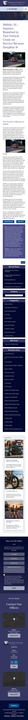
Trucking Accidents (9, 335)
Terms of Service (7, 584)
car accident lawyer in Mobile (14, 183)
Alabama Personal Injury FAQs (11, 400)
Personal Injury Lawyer (10, 332)
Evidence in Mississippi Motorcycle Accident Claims (12, 275)
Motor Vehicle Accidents (10, 321)
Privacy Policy (19, 582)
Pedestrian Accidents (9, 328)
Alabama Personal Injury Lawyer (12, 404)
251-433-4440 (13, 9)
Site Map (13, 716)
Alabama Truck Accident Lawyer (12, 390)
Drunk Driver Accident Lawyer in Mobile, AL (14, 358)
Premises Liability (9, 422)
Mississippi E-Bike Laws (10, 279)
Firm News (7, 314)
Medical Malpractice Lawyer (11, 407)
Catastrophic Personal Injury (11, 307)
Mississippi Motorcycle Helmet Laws (13, 286)
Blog (14, 666)
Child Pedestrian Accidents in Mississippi (14, 283)
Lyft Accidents (8, 383)
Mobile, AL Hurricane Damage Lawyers (13, 429)
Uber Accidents (8, 386)
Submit (14, 588)
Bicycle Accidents (8, 304)
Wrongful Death (8, 418)
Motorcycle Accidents (9, 325)
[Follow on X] (16, 662)
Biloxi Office (14, 694)
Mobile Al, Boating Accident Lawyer (13, 414)
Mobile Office (14, 635)
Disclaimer (7, 716)
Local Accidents (12, 51)
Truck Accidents (8, 362)
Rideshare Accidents (9, 379)
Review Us (14, 705)
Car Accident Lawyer (9, 353)
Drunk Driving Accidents (10, 311)
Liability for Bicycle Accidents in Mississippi (12, 271)
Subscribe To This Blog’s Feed (11, 344)
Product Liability (8, 425)
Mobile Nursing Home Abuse (11, 411)
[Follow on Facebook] (12, 662)
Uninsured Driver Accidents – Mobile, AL (14, 365)
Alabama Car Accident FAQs (11, 397)
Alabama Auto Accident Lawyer (12, 393)
